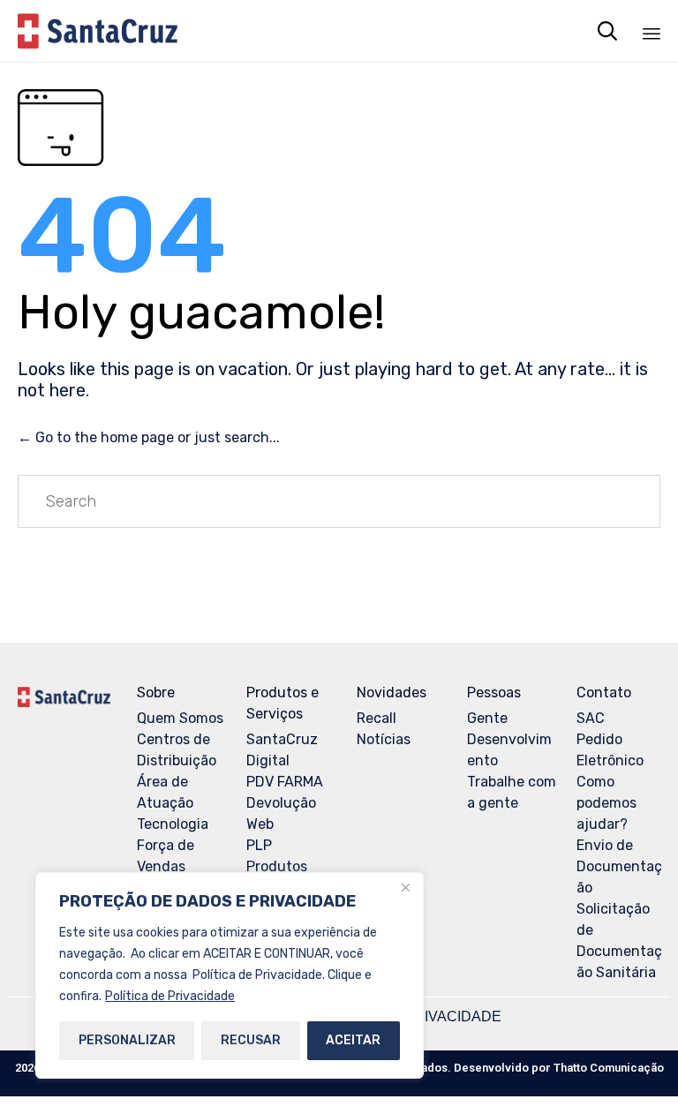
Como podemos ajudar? (606, 802)
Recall (376, 718)
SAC (590, 718)
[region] (229, 975)
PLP (259, 845)
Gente (487, 718)
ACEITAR (353, 1040)
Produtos (276, 866)
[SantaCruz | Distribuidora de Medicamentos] (97, 31)
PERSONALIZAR (127, 1040)
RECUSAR (251, 1040)
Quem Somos (180, 718)
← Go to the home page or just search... (149, 437)
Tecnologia (172, 824)
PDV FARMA (284, 781)
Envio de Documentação (619, 866)
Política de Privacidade (170, 996)
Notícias (384, 739)
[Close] (405, 887)
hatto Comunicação (609, 1067)
